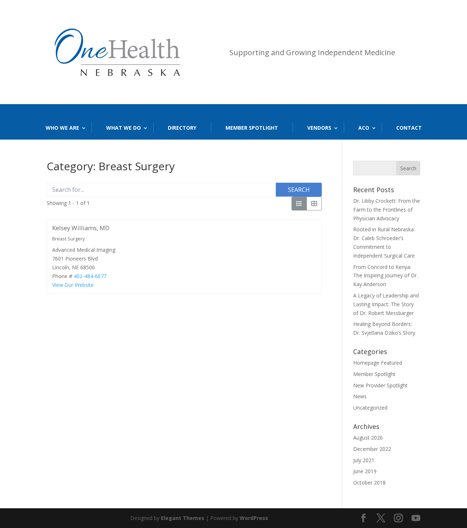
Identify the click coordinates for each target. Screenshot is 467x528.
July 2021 (363, 460)
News (360, 396)
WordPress (254, 517)
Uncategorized (370, 407)
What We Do (123, 127)
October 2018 (369, 482)
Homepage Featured (377, 362)
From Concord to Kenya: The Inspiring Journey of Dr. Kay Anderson (385, 275)
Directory (182, 127)
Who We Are (62, 127)
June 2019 (365, 471)
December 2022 (372, 448)
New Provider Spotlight (380, 385)
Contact (409, 127)
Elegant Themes (182, 517)
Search (299, 190)
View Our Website (73, 284)
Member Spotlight (251, 127)
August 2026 (368, 437)
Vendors (319, 127)
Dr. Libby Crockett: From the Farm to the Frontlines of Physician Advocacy (386, 209)
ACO (363, 127)
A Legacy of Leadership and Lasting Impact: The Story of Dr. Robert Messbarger (386, 304)
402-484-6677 (90, 276)
